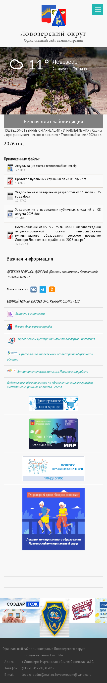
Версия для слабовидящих (53, 121)
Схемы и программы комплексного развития (53, 132)
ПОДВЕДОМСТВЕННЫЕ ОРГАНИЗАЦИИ (32, 130)
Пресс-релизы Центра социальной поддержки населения (56, 339)
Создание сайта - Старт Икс (44, 655)
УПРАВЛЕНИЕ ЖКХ (76, 130)
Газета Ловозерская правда (33, 327)
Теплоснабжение (73, 135)
